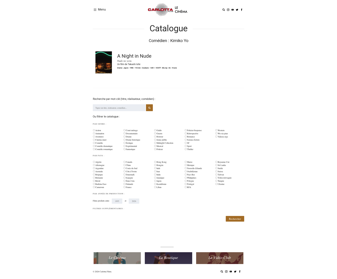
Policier (160, 149)
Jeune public (162, 139)
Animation (99, 133)
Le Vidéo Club (220, 257)
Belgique (99, 174)
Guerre (159, 133)
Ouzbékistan (192, 171)
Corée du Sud (131, 168)
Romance (191, 136)
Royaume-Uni (223, 162)
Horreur (160, 136)
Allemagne (99, 165)
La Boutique (168, 257)
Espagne (129, 177)
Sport (189, 146)
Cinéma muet (100, 139)
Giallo (159, 130)
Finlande (129, 184)
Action (98, 130)
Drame (129, 136)
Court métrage (132, 130)
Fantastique (130, 149)
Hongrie (160, 165)
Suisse (220, 171)
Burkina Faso (100, 184)
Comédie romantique (104, 149)
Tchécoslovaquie (225, 177)
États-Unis (130, 180)
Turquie (221, 180)
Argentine (99, 168)
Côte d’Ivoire (131, 171)
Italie (159, 174)
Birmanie (99, 177)
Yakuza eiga (223, 136)
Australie (99, 171)
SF (188, 142)
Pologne (190, 180)
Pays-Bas (191, 174)
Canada (129, 162)
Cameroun (99, 187)
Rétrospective (192, 133)
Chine (128, 165)
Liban (159, 187)
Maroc (189, 162)
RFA (189, 187)
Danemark (130, 174)
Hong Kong (162, 162)
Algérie (98, 162)
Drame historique (133, 139)
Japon (159, 180)
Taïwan (221, 174)
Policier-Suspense (194, 130)
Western (221, 130)
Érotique (129, 142)
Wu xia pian (223, 133)
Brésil (97, 180)
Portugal (190, 184)
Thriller (190, 149)
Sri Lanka (222, 165)
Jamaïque (160, 177)
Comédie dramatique (104, 146)
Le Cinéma (117, 257)
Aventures (99, 136)
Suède (220, 168)
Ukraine (221, 184)
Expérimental (131, 146)
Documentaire (132, 133)
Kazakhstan (161, 184)
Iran (158, 171)
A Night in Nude (134, 56)
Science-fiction (193, 139)
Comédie (99, 142)
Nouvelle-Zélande (194, 168)
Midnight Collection (165, 142)
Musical (160, 146)
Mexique (190, 165)
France (129, 187)
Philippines (191, 177)
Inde (158, 168)
